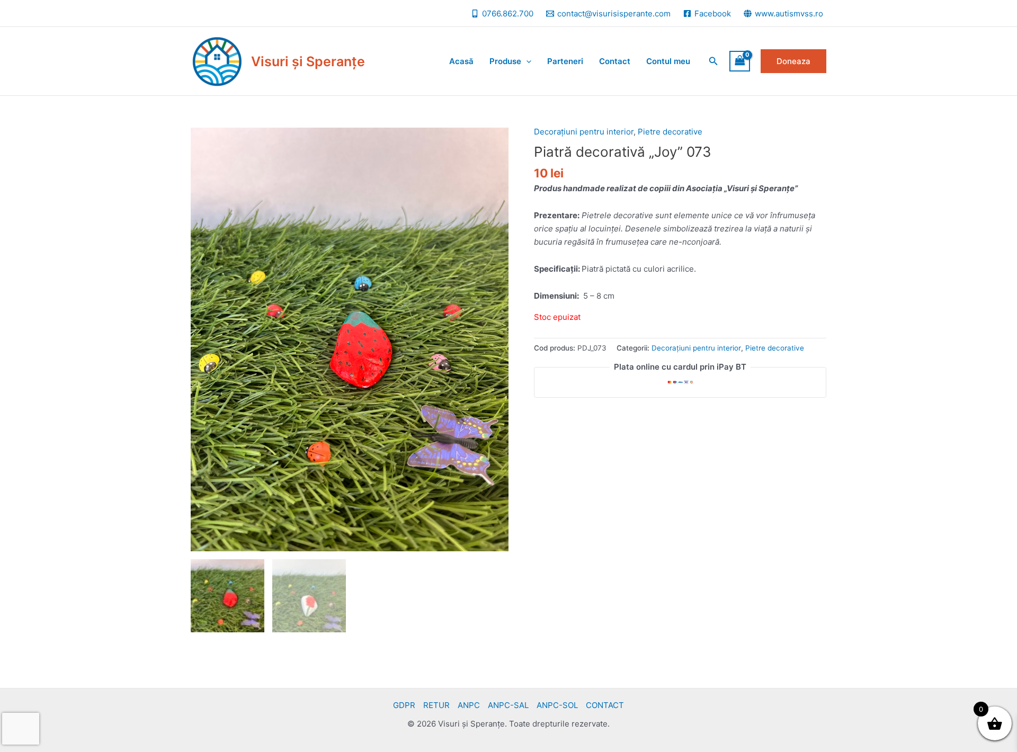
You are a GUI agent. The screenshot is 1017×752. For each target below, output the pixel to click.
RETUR (436, 705)
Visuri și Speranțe (308, 61)
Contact (614, 61)
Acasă (461, 61)
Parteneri (565, 61)
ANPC (469, 705)
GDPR (404, 705)
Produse (505, 61)
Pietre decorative (670, 132)
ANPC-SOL (557, 705)
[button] (713, 61)
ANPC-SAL (508, 705)
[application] (526, 61)
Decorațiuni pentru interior (584, 132)
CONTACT (605, 705)
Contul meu (668, 61)
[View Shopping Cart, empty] (740, 61)
